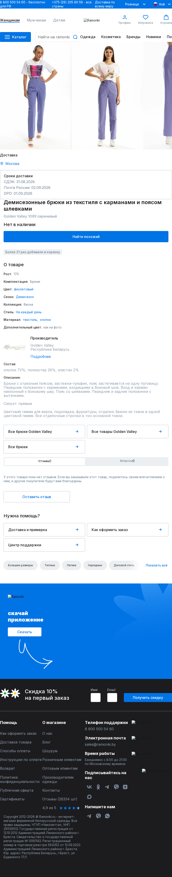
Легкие (71, 565)
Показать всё (157, 565)
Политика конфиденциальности (19, 779)
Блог (46, 742)
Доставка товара (15, 742)
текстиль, (30, 320)
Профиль (124, 22)
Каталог (19, 37)
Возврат (7, 768)
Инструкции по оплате (21, 760)
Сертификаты (12, 799)
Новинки (153, 37)
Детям (59, 20)
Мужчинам (36, 20)
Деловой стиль (124, 565)
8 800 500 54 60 (99, 729)
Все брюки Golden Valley (30, 431)
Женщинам (10, 20)
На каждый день (29, 312)
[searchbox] (57, 37)
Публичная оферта (16, 790)
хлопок (45, 320)
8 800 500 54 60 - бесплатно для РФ (22, 4)
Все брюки (18, 447)
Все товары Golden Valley (114, 431)
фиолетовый (23, 289)
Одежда (87, 37)
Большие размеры (20, 565)
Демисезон (25, 297)
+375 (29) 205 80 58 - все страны (72, 4)
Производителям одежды (57, 779)
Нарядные (95, 565)
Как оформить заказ (110, 529)
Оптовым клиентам (59, 768)
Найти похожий (86, 236)
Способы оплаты (15, 751)
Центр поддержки (24, 545)
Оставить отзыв (36, 497)
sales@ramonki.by (100, 744)
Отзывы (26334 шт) (59, 799)
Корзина (166, 22)
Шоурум (49, 751)
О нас (47, 733)
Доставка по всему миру (105, 4)
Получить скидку (148, 697)
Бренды (133, 37)
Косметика (111, 37)
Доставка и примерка (27, 529)
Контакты (51, 790)
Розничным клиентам (61, 760)
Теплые (50, 565)
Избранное (145, 22)
